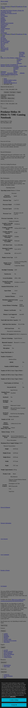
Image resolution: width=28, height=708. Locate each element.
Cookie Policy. (13, 696)
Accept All (14, 705)
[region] (14, 693)
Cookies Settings (14, 700)
